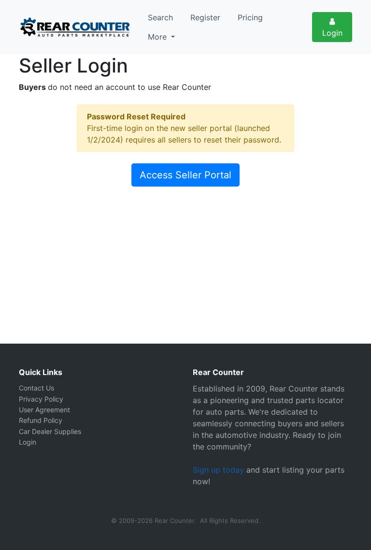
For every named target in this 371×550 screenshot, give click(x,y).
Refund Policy (40, 420)
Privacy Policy (41, 399)
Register (205, 17)
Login (332, 33)
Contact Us (36, 388)
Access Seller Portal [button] (185, 175)
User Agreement (44, 409)
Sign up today (218, 470)
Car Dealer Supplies (50, 431)
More (158, 37)
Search (160, 17)
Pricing (250, 17)
